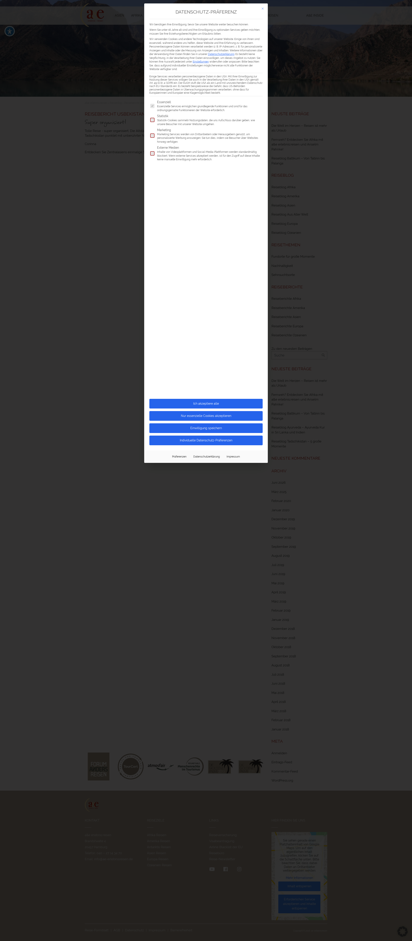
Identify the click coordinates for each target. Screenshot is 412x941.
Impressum (233, 456)
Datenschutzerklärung (221, 54)
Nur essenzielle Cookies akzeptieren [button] (206, 416)
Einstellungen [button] (201, 61)
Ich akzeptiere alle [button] (206, 403)
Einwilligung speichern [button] (206, 428)
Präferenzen (179, 456)
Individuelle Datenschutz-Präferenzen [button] (206, 440)
